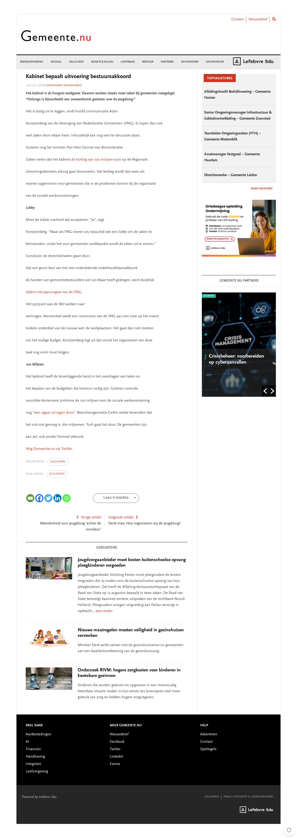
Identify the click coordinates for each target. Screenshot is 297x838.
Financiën (33, 749)
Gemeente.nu (56, 39)
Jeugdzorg (57, 474)
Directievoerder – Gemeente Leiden (230, 175)
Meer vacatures (261, 188)
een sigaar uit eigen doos (54, 413)
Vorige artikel (91, 517)
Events (115, 764)
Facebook (117, 742)
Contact (237, 19)
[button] (265, 391)
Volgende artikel (120, 517)
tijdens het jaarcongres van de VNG (53, 292)
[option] (239, 344)
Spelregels (208, 749)
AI (27, 742)
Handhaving (35, 757)
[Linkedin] (57, 498)
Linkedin (116, 757)
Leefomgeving (37, 771)
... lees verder (102, 611)
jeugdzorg (58, 461)
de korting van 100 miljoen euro (96, 160)
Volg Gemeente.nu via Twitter (49, 449)
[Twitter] (48, 498)
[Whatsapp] (66, 498)
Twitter (115, 749)
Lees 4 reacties (116, 497)
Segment (209, 296)
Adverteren (208, 734)
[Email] (30, 498)
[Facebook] (39, 498)
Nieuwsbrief (258, 19)
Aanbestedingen (38, 734)
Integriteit (33, 764)
